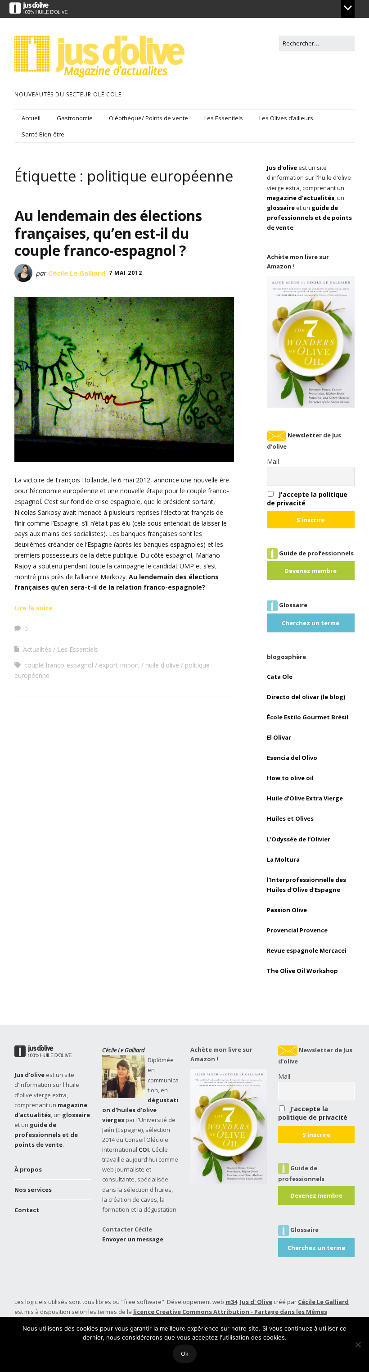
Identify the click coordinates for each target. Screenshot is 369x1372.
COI (144, 1149)
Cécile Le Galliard (76, 272)
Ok (185, 1353)
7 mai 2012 (125, 273)
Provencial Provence (297, 930)
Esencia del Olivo (292, 758)
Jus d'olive (282, 168)
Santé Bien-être (43, 134)
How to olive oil (290, 778)
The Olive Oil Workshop (302, 971)
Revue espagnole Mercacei (306, 950)
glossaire (281, 208)
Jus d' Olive (256, 1302)
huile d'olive (162, 665)
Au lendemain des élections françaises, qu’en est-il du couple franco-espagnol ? (108, 233)
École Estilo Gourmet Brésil (307, 717)
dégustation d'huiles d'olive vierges (140, 1110)
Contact (26, 1210)
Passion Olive (287, 910)
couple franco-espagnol (58, 665)
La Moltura (283, 859)
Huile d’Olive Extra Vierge (305, 798)
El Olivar (279, 737)
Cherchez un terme (310, 623)
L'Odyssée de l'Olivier (298, 839)
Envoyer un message (132, 1239)
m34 (231, 1302)
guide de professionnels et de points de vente (309, 218)
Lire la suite (33, 608)
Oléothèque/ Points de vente (148, 118)
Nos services (33, 1190)
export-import (119, 665)
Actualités (37, 649)
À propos (28, 1169)
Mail (273, 461)
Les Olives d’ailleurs (286, 118)
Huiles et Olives (290, 818)
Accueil (31, 118)
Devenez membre (310, 571)
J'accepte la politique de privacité (312, 1113)
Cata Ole (279, 676)
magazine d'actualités (300, 198)
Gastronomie (75, 118)
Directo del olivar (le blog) (306, 697)
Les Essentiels (223, 118)
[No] (357, 1344)
